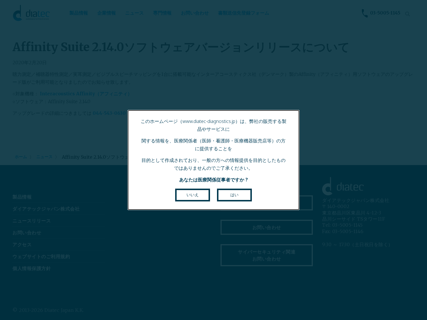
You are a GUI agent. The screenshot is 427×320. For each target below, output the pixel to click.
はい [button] (234, 194)
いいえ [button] (192, 194)
